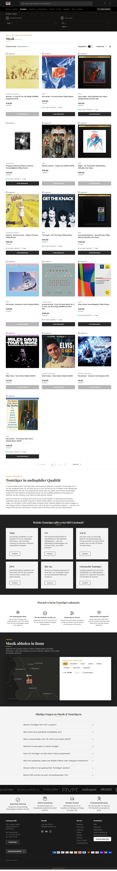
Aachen (90, 663)
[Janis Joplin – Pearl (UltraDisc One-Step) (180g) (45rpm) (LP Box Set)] (94, 72)
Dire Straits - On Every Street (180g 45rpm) (57, 96)
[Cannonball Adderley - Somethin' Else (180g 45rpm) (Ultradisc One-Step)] (94, 210)
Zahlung (79, 838)
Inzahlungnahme (82, 843)
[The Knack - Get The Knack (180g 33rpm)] (58, 210)
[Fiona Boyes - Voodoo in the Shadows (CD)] (94, 351)
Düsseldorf (73, 663)
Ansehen (15, 553)
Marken (15, 9)
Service (51, 9)
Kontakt (79, 9)
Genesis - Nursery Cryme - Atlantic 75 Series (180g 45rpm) (22, 236)
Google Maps (12, 842)
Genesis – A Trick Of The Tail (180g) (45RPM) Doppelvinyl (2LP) (22, 98)
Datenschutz (98, 830)
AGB (95, 824)
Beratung (80, 824)
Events (58, 9)
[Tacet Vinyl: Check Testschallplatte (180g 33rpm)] (94, 280)
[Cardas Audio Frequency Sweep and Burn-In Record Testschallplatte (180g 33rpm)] (22, 141)
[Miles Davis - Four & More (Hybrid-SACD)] (22, 351)
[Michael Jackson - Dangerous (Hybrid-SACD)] (58, 141)
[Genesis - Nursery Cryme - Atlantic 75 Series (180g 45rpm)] (22, 210)
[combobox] (56, 4)
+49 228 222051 (47, 824)
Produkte (23, 9)
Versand (79, 835)
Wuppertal (86, 667)
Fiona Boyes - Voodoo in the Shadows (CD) (93, 376)
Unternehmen (42, 9)
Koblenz (99, 663)
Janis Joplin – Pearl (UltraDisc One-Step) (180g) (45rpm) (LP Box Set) (92, 98)
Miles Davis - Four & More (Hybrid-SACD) (20, 376)
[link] (41, 464)
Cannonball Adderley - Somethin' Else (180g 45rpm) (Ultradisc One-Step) (94, 236)
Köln (65, 663)
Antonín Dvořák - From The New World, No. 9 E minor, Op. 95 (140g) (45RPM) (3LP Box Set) (58, 306)
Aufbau (79, 832)
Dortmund (76, 667)
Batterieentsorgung (100, 835)
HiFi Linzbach (13, 860)
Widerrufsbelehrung (100, 832)
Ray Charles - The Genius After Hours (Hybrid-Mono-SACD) (19, 440)
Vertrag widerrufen (102, 839)
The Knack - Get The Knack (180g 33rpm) (57, 235)
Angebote (32, 9)
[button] (110, 3)
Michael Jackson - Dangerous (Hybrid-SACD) (58, 166)
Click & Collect (82, 840)
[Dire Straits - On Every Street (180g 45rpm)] (58, 72)
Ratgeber (66, 9)
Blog (73, 9)
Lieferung (80, 830)
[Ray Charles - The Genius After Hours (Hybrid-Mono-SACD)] (22, 414)
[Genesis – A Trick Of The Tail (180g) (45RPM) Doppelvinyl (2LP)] (22, 72)
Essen (83, 663)
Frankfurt (67, 667)
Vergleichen (82, 46)
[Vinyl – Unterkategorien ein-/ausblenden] (35, 23)
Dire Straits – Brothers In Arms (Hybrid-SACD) (22, 304)
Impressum (97, 827)
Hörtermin (80, 827)
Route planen (89, 672)
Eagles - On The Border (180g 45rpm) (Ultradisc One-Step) (91, 167)
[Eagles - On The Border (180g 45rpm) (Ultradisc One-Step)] (94, 141)
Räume (8, 9)
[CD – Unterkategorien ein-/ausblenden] (88, 23)
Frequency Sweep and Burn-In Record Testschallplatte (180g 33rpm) (19, 167)
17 (65, 464)
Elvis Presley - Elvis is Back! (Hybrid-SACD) (57, 376)
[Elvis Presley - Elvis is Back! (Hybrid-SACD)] (58, 351)
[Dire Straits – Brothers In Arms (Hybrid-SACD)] (22, 280)
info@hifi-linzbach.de (48, 826)
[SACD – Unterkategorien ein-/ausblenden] (89, 26)
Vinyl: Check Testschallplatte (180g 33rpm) (93, 304)
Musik (15, 14)
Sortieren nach (11, 46)
